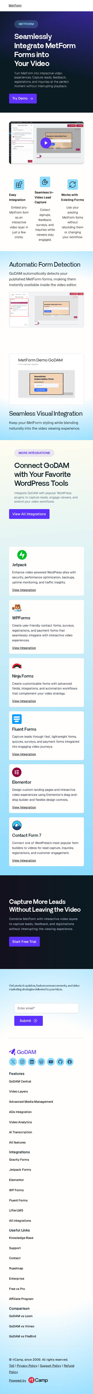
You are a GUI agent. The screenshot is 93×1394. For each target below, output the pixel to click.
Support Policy (50, 1366)
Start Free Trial (24, 941)
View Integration (24, 590)
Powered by (17, 1380)
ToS (11, 1366)
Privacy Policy (27, 1366)
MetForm (15, 5)
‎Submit (25, 1020)
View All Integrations (29, 514)
